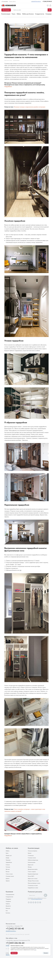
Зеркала (8, 880)
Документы (8, 906)
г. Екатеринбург (4, 1)
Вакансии (8, 908)
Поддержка (8, 899)
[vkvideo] (33, 902)
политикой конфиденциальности (36, 898)
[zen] (38, 902)
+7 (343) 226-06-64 (15, 943)
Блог (7, 910)
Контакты (8, 913)
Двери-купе (30, 864)
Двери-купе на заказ (32, 878)
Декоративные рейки (32, 869)
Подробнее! (8, 86)
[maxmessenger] (29, 902)
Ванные (7, 871)
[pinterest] (40, 902)
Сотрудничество (39, 14)
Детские (8, 869)
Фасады (30, 867)
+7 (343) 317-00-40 (47, 1)
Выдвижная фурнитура (33, 874)
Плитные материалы (32, 851)
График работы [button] (12, 1)
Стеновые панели (10, 876)
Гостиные (8, 867)
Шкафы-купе (9, 855)
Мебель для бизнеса (28, 14)
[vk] (31, 902)
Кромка (29, 853)
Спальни (8, 864)
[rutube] (35, 902)
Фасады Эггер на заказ (33, 880)
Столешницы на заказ (33, 885)
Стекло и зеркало (32, 871)
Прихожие (8, 860)
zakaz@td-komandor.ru (36, 1)
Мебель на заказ (12, 848)
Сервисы (8, 903)
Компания (9, 892)
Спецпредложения (10, 894)
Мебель (19, 14)
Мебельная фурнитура (33, 860)
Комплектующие (5, 14)
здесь (35, 949)
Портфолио (8, 901)
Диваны (7, 878)
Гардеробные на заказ (33, 887)
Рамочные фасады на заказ (34, 883)
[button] (48, 5)
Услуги (13, 14)
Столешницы (31, 855)
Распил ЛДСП (31, 876)
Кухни (7, 853)
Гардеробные (9, 862)
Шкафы (7, 857)
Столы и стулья (9, 874)
